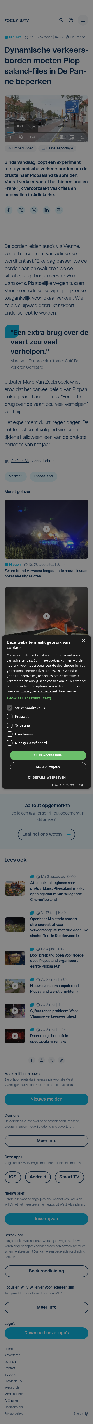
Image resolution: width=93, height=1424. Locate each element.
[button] (46, 698)
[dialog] (46, 712)
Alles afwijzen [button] (48, 767)
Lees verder (68, 691)
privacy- (27, 691)
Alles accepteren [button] (48, 755)
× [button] (83, 640)
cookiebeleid (47, 691)
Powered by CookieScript (69, 785)
